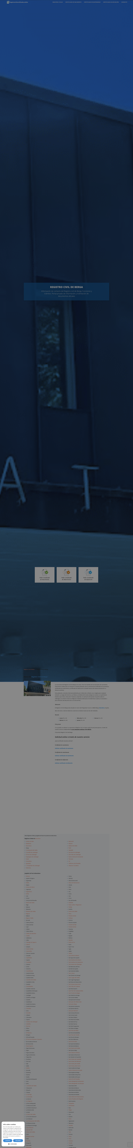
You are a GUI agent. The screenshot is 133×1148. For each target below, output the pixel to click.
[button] (13, 1144)
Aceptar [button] (7, 1140)
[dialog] (13, 1134)
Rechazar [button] (18, 1140)
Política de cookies (13, 1137)
